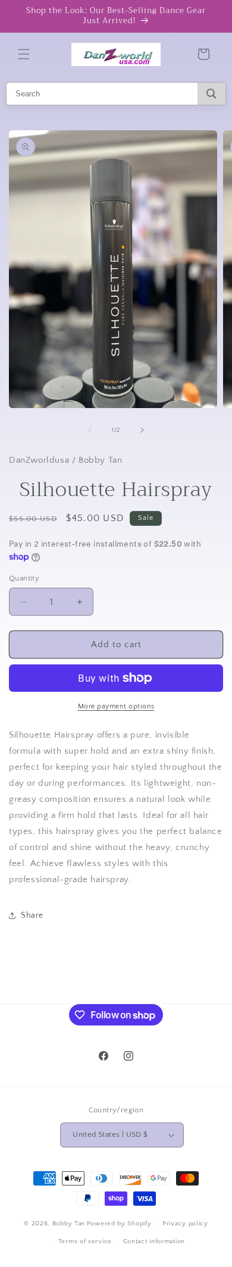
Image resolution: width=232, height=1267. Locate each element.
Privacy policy (185, 1223)
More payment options (116, 706)
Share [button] (32, 915)
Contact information (154, 1241)
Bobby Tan (68, 1223)
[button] (24, 54)
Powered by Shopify (119, 1223)
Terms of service (85, 1241)
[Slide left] (90, 430)
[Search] (211, 94)
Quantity (24, 578)
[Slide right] (142, 430)
